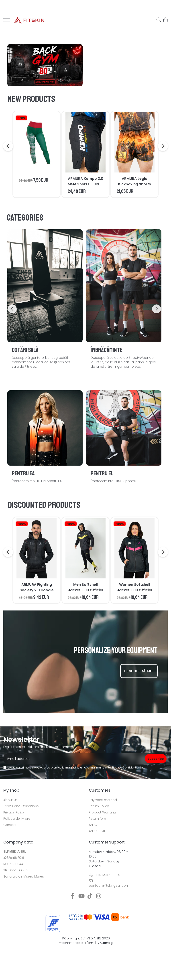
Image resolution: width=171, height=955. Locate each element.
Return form (98, 818)
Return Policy (99, 806)
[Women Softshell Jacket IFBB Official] (134, 548)
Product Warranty (103, 812)
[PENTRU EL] (123, 428)
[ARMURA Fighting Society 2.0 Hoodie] (36, 548)
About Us (10, 800)
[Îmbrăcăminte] (123, 285)
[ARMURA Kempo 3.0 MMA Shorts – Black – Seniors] (85, 142)
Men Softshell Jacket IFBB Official (85, 587)
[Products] (6, 21)
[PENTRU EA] (45, 428)
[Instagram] (98, 896)
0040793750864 (107, 875)
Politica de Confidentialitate (126, 767)
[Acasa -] (29, 20)
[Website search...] (159, 20)
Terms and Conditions (21, 806)
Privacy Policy (14, 812)
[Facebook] (72, 896)
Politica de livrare (16, 818)
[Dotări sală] (45, 285)
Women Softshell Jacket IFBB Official (134, 587)
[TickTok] (90, 896)
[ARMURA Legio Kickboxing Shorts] (134, 142)
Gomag (106, 943)
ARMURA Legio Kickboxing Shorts (134, 181)
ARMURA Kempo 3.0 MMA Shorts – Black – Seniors (85, 181)
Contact (9, 825)
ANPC (93, 825)
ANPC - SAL (97, 831)
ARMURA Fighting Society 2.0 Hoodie (37, 587)
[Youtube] (81, 896)
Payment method (103, 800)
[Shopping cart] (165, 20)
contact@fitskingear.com (108, 885)
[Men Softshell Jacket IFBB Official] (85, 548)
